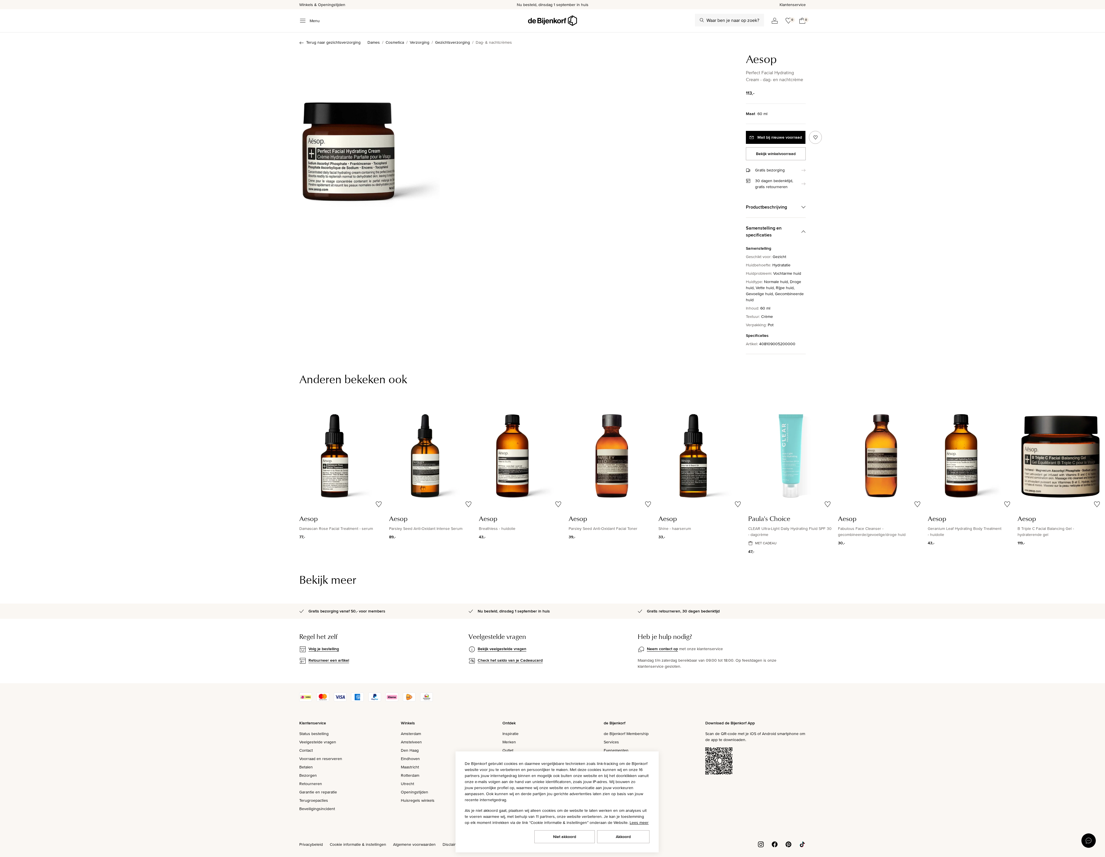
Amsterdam (411, 733)
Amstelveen (411, 742)
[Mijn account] (774, 20)
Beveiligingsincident (317, 808)
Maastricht (410, 767)
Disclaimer (452, 844)
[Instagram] (760, 843)
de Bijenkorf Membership (626, 733)
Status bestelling (314, 733)
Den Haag (410, 750)
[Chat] (1088, 840)
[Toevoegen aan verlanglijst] (815, 137)
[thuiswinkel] (426, 700)
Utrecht (407, 783)
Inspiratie (510, 733)
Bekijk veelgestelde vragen (502, 649)
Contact (306, 750)
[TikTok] (802, 843)
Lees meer (639, 822)
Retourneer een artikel (328, 660)
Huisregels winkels (418, 800)
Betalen (306, 767)
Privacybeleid (311, 844)
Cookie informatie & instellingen (358, 844)
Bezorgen (308, 775)
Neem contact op (662, 649)
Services (611, 742)
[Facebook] (774, 843)
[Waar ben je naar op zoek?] (701, 20)
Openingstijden (414, 792)
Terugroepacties (313, 800)
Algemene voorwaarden (414, 844)
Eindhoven (410, 758)
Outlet (507, 750)
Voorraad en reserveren (320, 758)
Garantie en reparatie (318, 792)
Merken (509, 742)
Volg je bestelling (323, 649)
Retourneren (310, 783)
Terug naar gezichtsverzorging (333, 42)
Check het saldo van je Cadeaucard (510, 660)
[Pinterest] (788, 843)
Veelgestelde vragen (317, 742)
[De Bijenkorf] (552, 20)
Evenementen (616, 750)
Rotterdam (410, 775)
